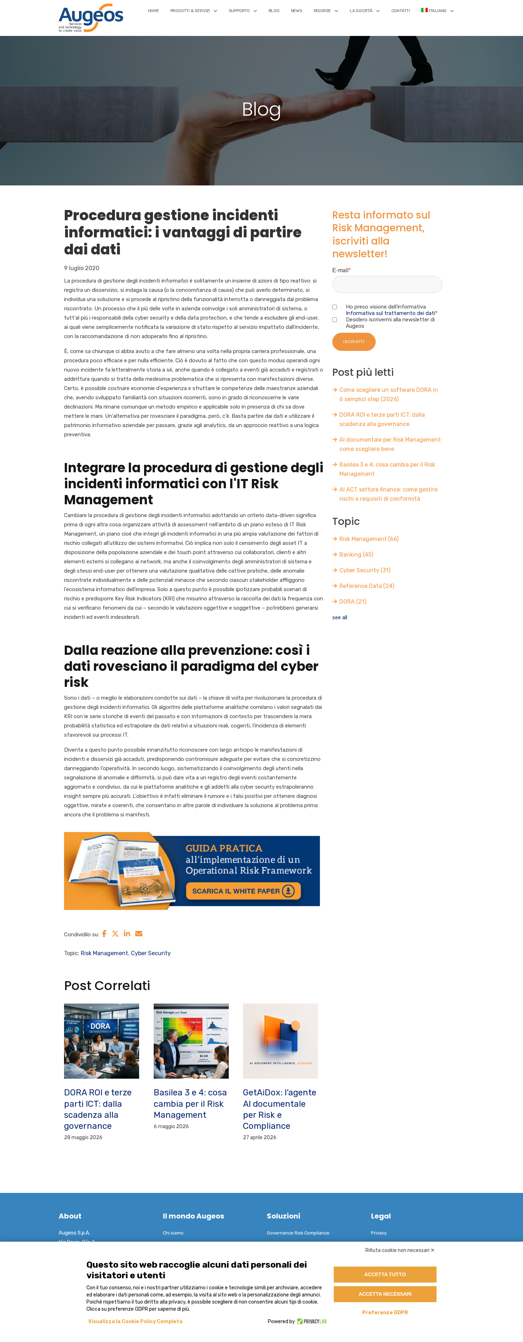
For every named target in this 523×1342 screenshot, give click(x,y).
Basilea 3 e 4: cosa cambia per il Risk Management (190, 1104)
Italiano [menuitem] (438, 10)
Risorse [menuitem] (322, 10)
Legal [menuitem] (381, 1216)
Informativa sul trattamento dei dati (390, 313)
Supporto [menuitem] (239, 10)
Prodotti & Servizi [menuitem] (190, 10)
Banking (356, 554)
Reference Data (366, 586)
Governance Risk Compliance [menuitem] (298, 1233)
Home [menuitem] (153, 10)
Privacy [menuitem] (379, 1233)
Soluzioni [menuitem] (283, 1216)
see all (339, 617)
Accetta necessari (385, 1294)
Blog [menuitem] (274, 10)
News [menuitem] (296, 10)
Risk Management (104, 953)
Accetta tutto (385, 1274)
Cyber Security (151, 953)
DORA (352, 601)
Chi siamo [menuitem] (173, 1233)
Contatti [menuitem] (400, 10)
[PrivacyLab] (311, 1321)
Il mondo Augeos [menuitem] (193, 1216)
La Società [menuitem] (361, 10)
